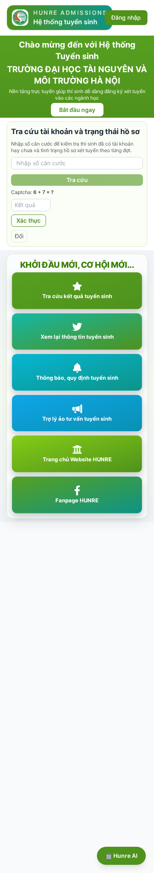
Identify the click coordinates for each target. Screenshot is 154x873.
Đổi (19, 235)
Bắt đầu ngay (77, 109)
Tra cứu (77, 179)
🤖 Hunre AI (121, 855)
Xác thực (28, 220)
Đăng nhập (126, 17)
